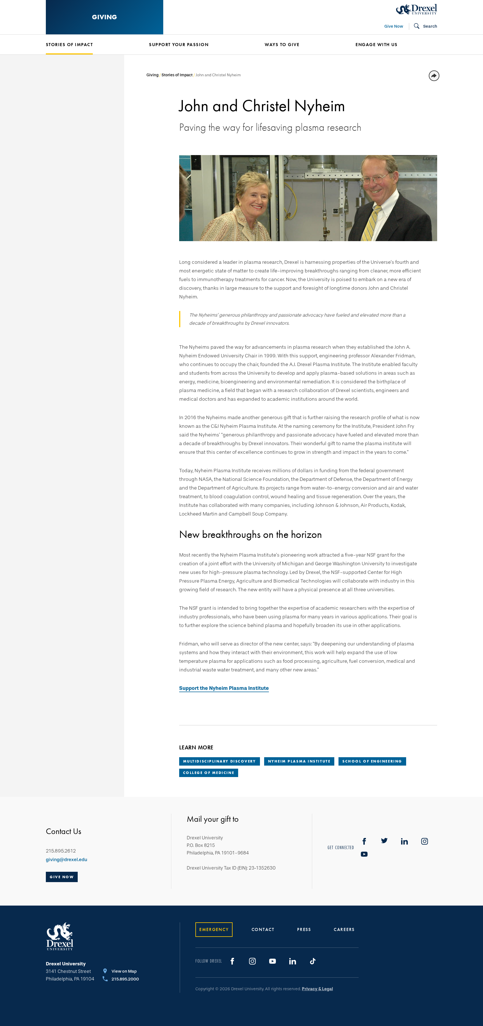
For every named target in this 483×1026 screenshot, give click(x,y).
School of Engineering (372, 761)
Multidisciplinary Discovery (219, 761)
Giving (104, 17)
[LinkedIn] (292, 961)
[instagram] (424, 841)
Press (304, 929)
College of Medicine (208, 772)
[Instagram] (252, 961)
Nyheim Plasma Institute (299, 761)
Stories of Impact (69, 45)
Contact (263, 929)
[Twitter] (384, 841)
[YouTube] (364, 854)
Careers (344, 929)
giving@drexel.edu (66, 860)
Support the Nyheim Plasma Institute (224, 688)
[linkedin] (404, 841)
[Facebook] (364, 841)
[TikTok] (312, 961)
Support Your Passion (179, 45)
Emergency (214, 929)
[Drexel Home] (416, 9)
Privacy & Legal (317, 988)
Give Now (393, 26)
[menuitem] (89, 44)
